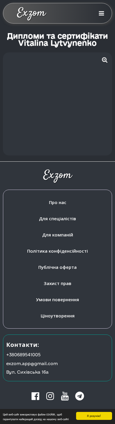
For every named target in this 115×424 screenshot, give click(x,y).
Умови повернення (57, 299)
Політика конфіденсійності (57, 251)
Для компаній (57, 235)
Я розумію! (94, 415)
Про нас (57, 202)
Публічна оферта (57, 267)
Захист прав (57, 283)
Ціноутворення (58, 316)
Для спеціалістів (57, 218)
